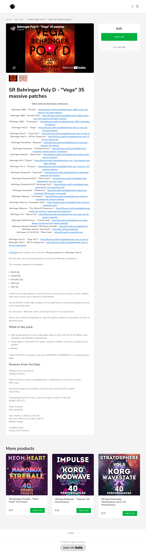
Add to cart (119, 36)
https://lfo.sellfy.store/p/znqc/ (65, 229)
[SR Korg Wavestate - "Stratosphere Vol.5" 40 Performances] (119, 474)
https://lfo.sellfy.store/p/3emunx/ (68, 232)
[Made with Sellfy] (73, 547)
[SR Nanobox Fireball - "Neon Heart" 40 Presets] (27, 474)
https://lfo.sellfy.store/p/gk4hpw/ (73, 226)
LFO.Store (13, 252)
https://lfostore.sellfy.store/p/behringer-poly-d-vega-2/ (65, 133)
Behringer (19, 19)
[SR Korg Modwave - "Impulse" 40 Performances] (73, 474)
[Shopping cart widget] (137, 6)
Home (8, 19)
